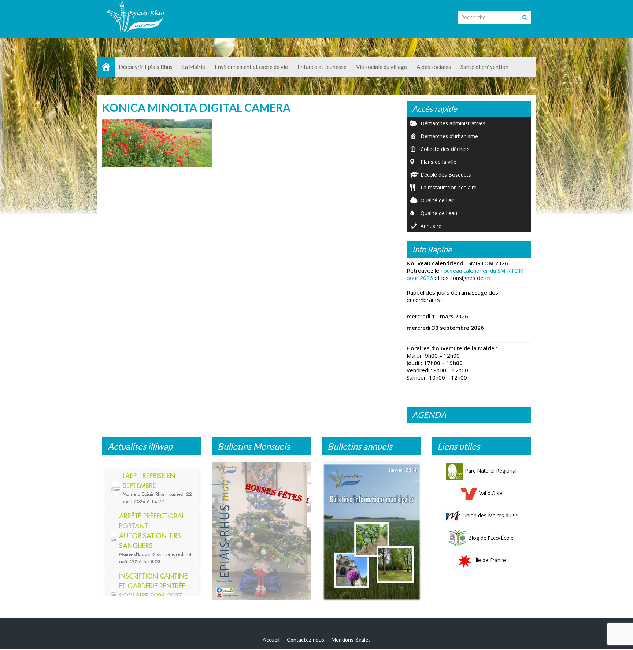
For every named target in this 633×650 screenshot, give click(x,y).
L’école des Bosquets (446, 174)
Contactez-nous (305, 641)
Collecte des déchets (445, 148)
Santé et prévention (484, 66)
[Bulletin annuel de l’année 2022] (371, 530)
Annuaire (431, 225)
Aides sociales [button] (434, 66)
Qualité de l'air (437, 200)
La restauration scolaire (449, 187)
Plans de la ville (438, 161)
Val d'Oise (490, 493)
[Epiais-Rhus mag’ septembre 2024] (261, 532)
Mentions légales (351, 641)
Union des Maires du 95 (491, 515)
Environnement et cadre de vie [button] (251, 66)
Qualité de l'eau (439, 213)
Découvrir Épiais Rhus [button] (146, 66)
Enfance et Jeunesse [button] (322, 66)
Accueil (271, 641)
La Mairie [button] (193, 66)
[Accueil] (106, 67)
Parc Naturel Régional (491, 470)
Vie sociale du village (381, 66)
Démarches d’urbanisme (449, 136)
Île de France (490, 560)
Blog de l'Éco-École (491, 537)
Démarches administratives (453, 123)
